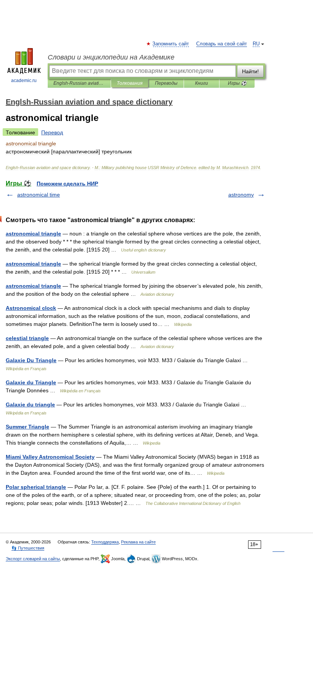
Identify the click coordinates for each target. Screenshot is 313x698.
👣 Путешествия (27, 548)
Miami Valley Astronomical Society (50, 457)
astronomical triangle (33, 234)
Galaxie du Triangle (31, 382)
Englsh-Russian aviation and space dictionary (79, 83)
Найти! (250, 71)
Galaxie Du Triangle (31, 360)
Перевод (52, 132)
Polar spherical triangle (36, 487)
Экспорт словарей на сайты (33, 558)
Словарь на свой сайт (221, 44)
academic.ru (24, 80)
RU (256, 44)
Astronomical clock (31, 308)
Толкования (129, 83)
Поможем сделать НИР (67, 184)
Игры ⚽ (237, 83)
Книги (201, 83)
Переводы (166, 83)
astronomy (241, 195)
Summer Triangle (27, 427)
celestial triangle (27, 338)
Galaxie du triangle (30, 404)
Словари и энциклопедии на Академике (111, 57)
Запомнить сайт (171, 44)
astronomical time (38, 195)
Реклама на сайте (138, 542)
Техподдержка (105, 542)
